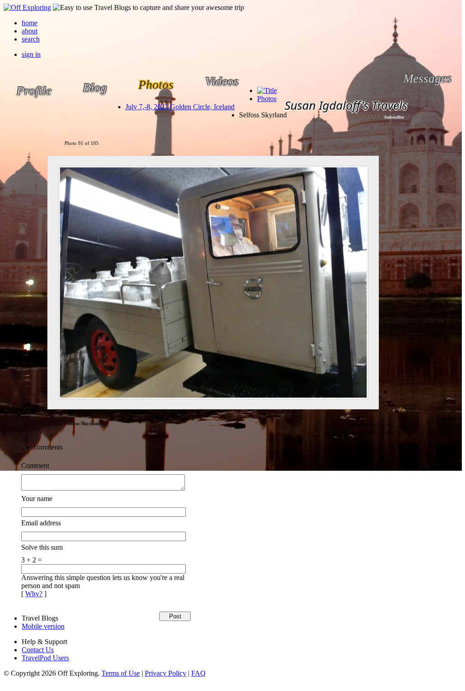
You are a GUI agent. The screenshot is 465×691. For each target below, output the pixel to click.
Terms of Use (120, 673)
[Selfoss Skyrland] (213, 282)
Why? (33, 594)
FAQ (198, 673)
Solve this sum (42, 547)
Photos (266, 98)
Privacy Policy (165, 673)
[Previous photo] (31, 283)
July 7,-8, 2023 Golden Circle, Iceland (180, 107)
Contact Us (38, 650)
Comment (35, 465)
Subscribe (394, 117)
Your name (36, 498)
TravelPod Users (45, 658)
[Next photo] (395, 283)
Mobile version (43, 626)
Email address (41, 523)
